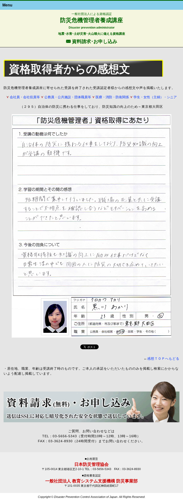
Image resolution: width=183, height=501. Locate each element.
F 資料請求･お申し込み (91, 41)
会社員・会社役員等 (25, 97)
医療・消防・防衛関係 (112, 97)
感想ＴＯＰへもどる (163, 358)
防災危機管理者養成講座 (91, 20)
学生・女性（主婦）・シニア (155, 97)
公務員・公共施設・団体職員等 (67, 97)
